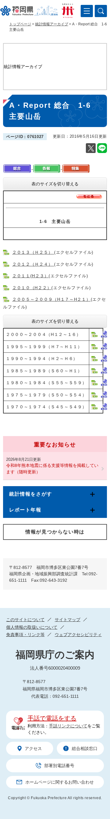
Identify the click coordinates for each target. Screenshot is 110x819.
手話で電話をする (52, 718)
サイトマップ (67, 619)
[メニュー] (87, 11)
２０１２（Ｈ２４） (33, 264)
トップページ (20, 24)
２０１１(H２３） (30, 275)
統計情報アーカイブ (51, 24)
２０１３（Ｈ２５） (33, 252)
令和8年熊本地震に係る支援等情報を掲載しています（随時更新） (52, 468)
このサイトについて (25, 619)
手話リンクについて (68, 725)
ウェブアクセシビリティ (78, 634)
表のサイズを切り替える (55, 183)
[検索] (101, 11)
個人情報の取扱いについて (31, 627)
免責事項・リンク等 (25, 634)
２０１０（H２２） (31, 287)
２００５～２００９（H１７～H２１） (51, 299)
